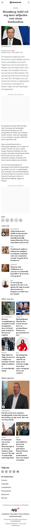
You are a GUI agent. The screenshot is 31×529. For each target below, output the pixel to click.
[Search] (29, 2)
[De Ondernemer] (15, 2)
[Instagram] (14, 471)
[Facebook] (10, 471)
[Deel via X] (16, 220)
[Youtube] (18, 471)
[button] (23, 514)
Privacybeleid (14, 514)
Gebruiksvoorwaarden (15, 516)
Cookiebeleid (5, 514)
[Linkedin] (6, 471)
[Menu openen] (2, 2)
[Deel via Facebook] (11, 220)
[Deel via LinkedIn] (20, 220)
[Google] (2, 471)
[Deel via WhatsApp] (7, 220)
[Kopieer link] (2, 220)
